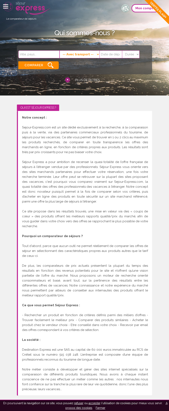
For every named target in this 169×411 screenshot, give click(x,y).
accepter (94, 403)
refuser (78, 403)
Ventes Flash (158, 10)
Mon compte (145, 8)
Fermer (100, 408)
